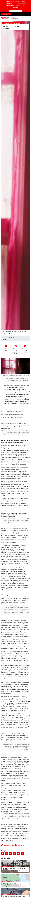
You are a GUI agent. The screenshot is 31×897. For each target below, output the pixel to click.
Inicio (3, 338)
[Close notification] (28, 6)
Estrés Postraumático (9, 845)
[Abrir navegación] (28, 14)
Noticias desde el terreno (12, 23)
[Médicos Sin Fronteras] (9, 18)
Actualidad (9, 338)
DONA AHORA (6, 14)
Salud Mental (21, 845)
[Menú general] (28, 17)
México (6, 350)
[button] (2, 853)
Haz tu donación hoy (15, 11)
